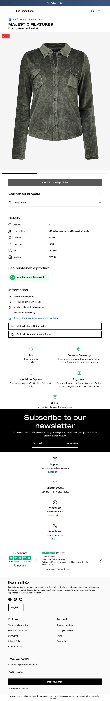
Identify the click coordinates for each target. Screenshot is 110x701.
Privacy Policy (15, 641)
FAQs (59, 636)
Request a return (65, 625)
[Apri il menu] (11, 11)
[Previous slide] (10, 3)
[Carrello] (99, 11)
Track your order (65, 630)
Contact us (62, 641)
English (15, 607)
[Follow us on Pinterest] (20, 599)
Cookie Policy (15, 646)
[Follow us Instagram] (15, 599)
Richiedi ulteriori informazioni (32, 326)
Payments (13, 636)
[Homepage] (25, 11)
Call (53, 539)
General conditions (18, 630)
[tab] (19, 173)
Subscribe (72, 443)
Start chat (53, 515)
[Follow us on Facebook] (10, 599)
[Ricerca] (92, 11)
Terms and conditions (19, 625)
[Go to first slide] (100, 3)
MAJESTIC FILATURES (30, 24)
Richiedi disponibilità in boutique (34, 334)
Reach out (53, 472)
